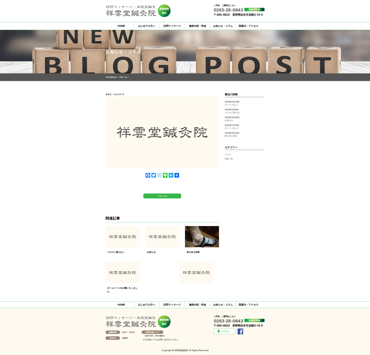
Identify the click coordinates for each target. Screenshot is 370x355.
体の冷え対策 (231, 136)
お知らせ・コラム (223, 25)
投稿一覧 (229, 158)
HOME (121, 25)
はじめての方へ (146, 25)
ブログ (228, 154)
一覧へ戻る (162, 196)
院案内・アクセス (248, 25)
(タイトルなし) (231, 104)
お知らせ (229, 120)
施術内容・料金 (197, 25)
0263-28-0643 (228, 10)
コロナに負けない (233, 112)
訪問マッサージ (172, 25)
